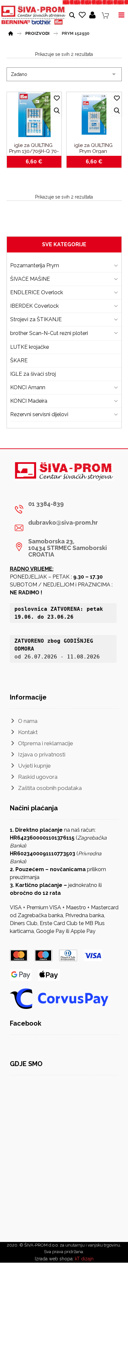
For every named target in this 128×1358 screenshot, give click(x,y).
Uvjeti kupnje (34, 765)
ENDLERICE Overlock (36, 292)
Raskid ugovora (37, 777)
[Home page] (10, 32)
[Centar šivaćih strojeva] (33, 15)
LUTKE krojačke (29, 347)
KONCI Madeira (28, 401)
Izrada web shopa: (54, 1258)
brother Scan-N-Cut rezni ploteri (49, 333)
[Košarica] (105, 15)
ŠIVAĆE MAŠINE (30, 279)
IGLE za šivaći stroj (33, 374)
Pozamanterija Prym (34, 265)
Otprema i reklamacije (45, 743)
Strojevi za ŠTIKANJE (36, 319)
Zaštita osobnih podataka (50, 788)
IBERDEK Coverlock (34, 306)
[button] (61, 509)
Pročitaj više (97, 163)
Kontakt (28, 732)
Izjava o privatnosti (41, 754)
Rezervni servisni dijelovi (39, 414)
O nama (27, 721)
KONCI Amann (27, 387)
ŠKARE (19, 360)
